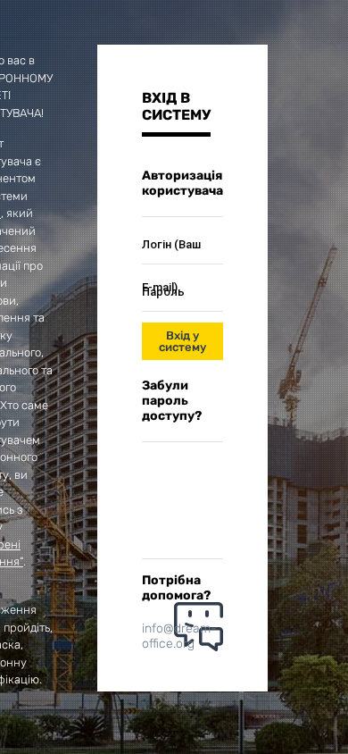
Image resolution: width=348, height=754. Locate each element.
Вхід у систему (182, 341)
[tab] (176, 113)
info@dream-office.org (179, 636)
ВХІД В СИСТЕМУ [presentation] (176, 106)
